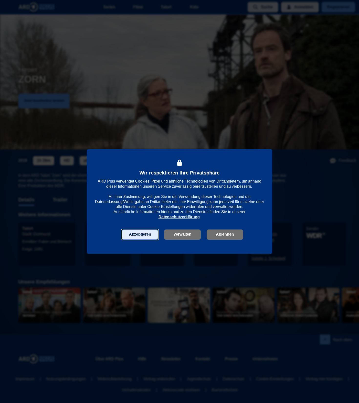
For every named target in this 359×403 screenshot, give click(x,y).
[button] (140, 234)
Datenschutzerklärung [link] (179, 217)
